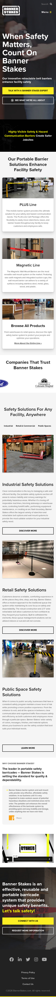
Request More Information (28, 930)
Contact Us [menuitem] (28, 984)
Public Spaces (44, 426)
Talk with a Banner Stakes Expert (28, 90)
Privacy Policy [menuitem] (28, 972)
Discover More (28, 530)
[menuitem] (11, 959)
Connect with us (28, 921)
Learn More (28, 748)
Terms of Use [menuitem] (28, 978)
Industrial (8, 426)
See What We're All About (30, 100)
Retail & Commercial (25, 426)
